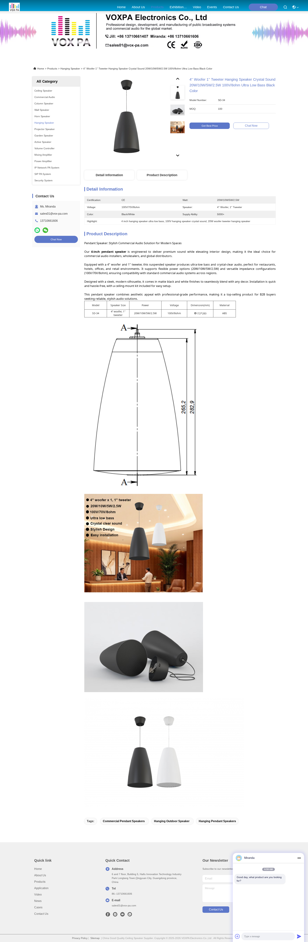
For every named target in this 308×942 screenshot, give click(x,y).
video (197, 7)
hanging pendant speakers (217, 821)
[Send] (299, 936)
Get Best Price (210, 125)
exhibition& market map (178, 7)
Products (52, 68)
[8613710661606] (129, 915)
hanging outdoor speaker (171, 821)
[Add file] (237, 936)
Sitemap (95, 938)
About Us (40, 875)
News (38, 900)
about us (138, 7)
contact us (231, 7)
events (212, 7)
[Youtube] (122, 915)
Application (41, 888)
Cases (38, 907)
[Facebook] (107, 915)
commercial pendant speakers (124, 821)
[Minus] (299, 858)
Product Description (162, 175)
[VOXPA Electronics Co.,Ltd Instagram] (115, 915)
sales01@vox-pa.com (54, 213)
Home (121, 7)
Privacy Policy (80, 938)
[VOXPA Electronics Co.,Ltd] (14, 7)
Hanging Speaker (70, 68)
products (157, 7)
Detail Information (109, 175)
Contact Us (41, 913)
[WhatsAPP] (37, 230)
